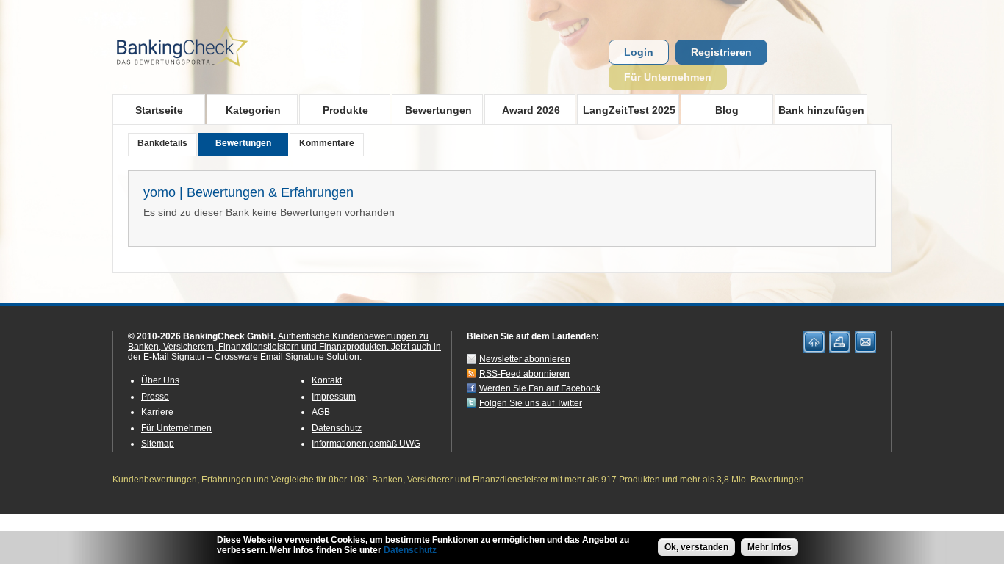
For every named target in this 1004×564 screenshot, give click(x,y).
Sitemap (157, 443)
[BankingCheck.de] (222, 74)
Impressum (334, 396)
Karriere (157, 412)
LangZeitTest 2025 (626, 110)
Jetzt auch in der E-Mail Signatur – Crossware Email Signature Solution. (284, 351)
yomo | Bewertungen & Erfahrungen (248, 192)
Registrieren (721, 52)
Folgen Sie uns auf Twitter (530, 403)
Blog (727, 110)
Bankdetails (162, 143)
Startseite (159, 110)
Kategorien (244, 110)
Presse (155, 396)
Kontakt (327, 380)
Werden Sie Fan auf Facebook (539, 388)
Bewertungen (432, 110)
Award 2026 (522, 110)
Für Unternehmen (667, 77)
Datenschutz (337, 428)
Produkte (333, 110)
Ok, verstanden (696, 547)
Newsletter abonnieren (524, 359)
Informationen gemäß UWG (366, 443)
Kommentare (326, 143)
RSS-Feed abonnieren (524, 374)
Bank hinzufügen (821, 110)
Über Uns (160, 380)
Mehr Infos (769, 547)
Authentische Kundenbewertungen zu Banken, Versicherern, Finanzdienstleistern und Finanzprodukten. (278, 341)
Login (638, 52)
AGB (321, 412)
